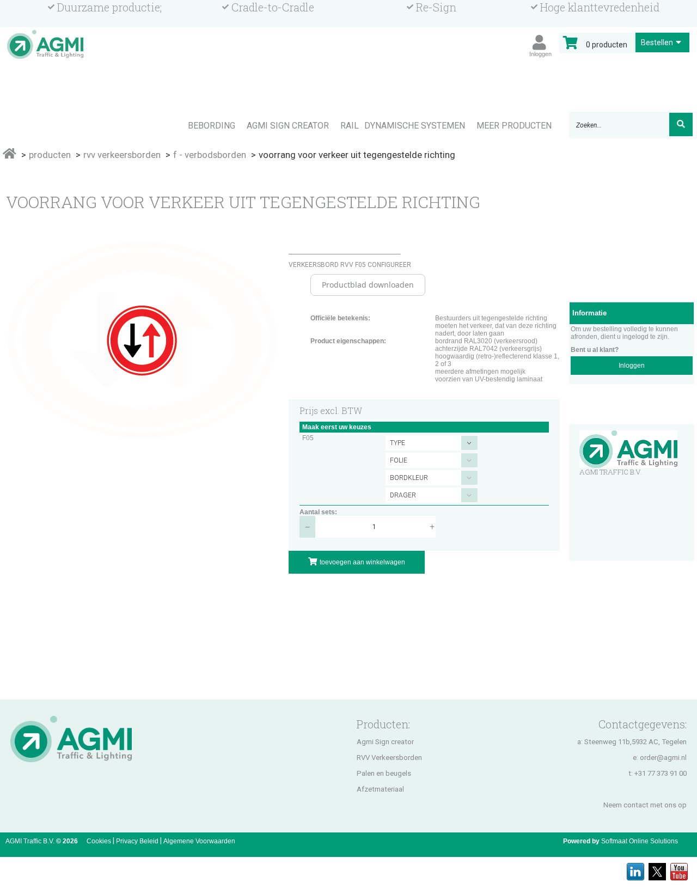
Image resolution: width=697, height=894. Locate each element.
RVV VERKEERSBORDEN (122, 154)
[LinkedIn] (635, 868)
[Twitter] (657, 868)
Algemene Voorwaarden (199, 841)
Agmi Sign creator (385, 742)
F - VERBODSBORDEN (209, 154)
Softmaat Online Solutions (639, 841)
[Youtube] (679, 868)
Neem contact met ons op (645, 805)
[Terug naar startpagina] (45, 97)
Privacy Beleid (137, 841)
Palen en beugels (384, 773)
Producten (50, 154)
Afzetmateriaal (380, 789)
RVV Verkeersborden (389, 757)
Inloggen (632, 365)
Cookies (99, 841)
